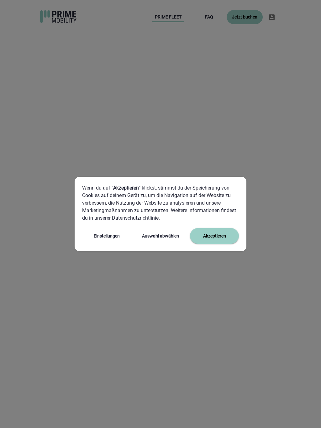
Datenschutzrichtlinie (135, 218)
